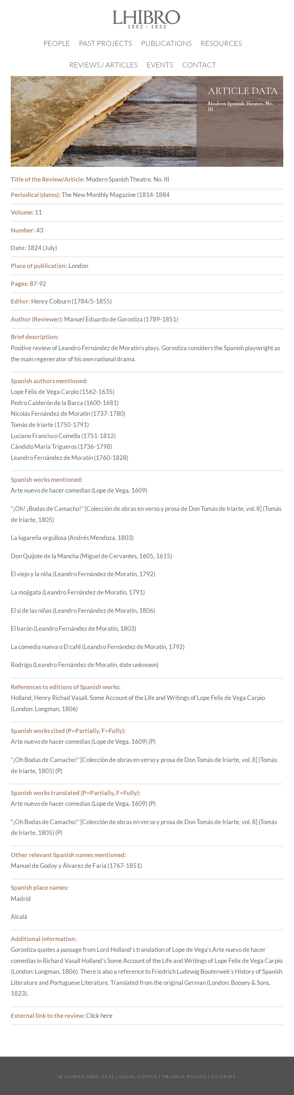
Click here (99, 1015)
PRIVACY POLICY (184, 1076)
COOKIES (224, 1076)
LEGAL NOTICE (138, 1076)
